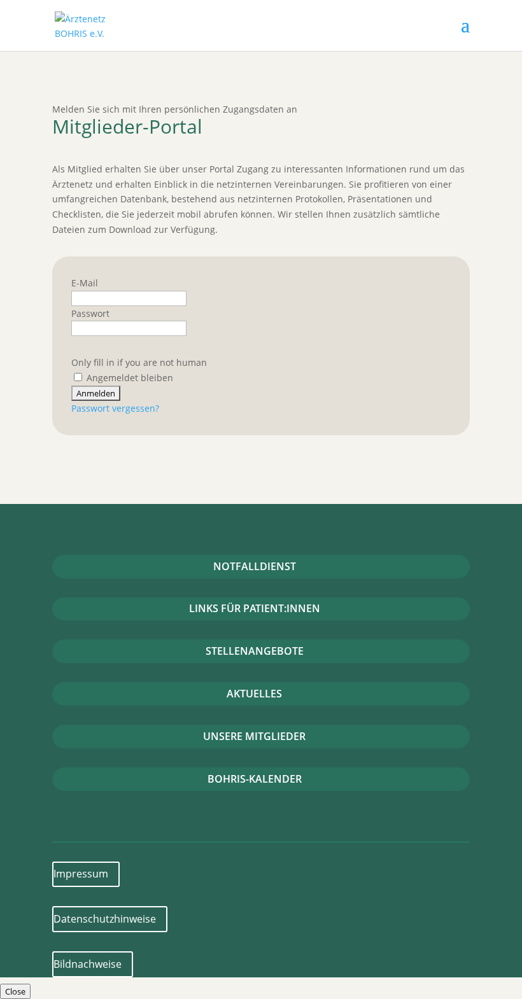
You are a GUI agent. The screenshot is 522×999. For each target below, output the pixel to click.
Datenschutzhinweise (104, 919)
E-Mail (84, 283)
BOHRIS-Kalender (255, 779)
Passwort (90, 313)
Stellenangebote (255, 651)
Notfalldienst (254, 566)
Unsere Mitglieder (254, 736)
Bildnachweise (87, 964)
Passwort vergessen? (115, 408)
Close (15, 991)
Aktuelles (254, 694)
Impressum (80, 874)
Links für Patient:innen (254, 608)
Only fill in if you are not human (139, 362)
